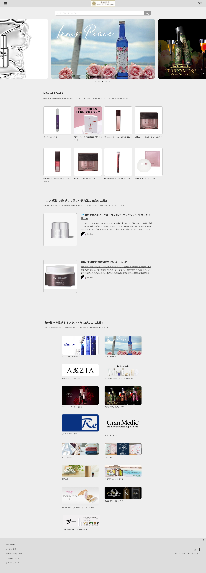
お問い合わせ (10, 544)
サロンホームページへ (13, 563)
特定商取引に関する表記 (14, 554)
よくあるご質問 (11, 549)
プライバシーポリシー (13, 558)
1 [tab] (95, 81)
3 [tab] (102, 81)
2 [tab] (99, 81)
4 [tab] (106, 81)
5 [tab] (109, 81)
